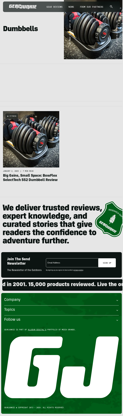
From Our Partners (91, 6)
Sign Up (107, 262)
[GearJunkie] (23, 7)
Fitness (13, 116)
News (71, 6)
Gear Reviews (54, 6)
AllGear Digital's (37, 329)
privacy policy (78, 270)
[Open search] (111, 7)
